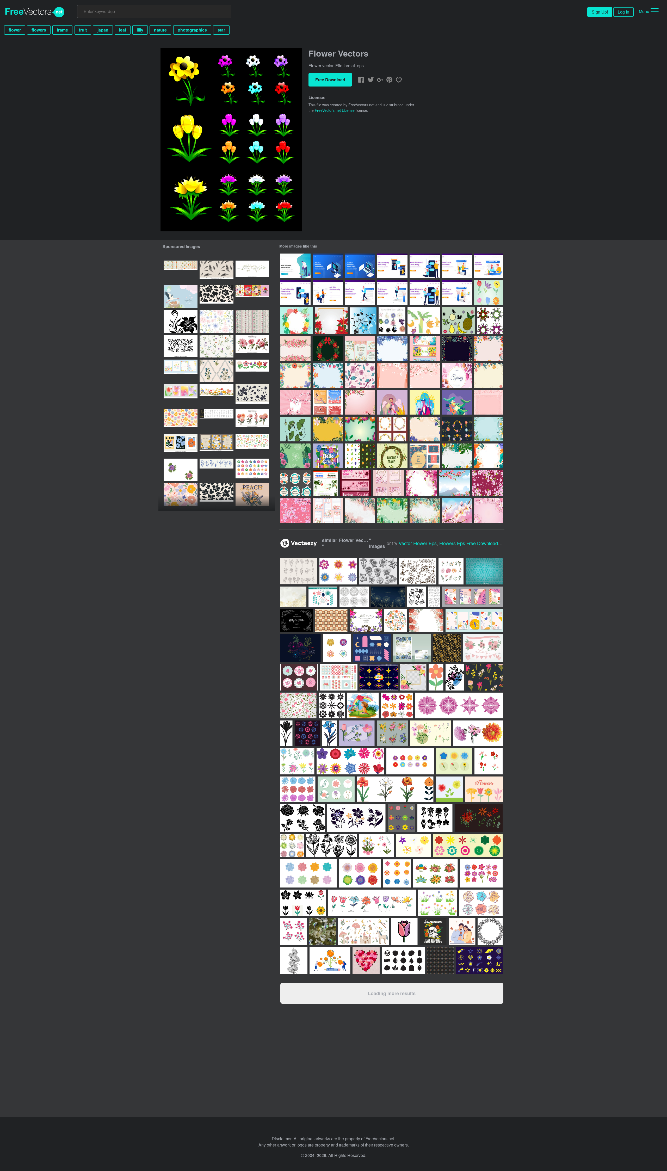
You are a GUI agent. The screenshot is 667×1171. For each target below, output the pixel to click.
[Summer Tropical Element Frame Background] (296, 320)
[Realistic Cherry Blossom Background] (488, 510)
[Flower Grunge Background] (325, 483)
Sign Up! (600, 12)
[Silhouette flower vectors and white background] (180, 321)
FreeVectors (35, 12)
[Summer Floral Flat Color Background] (488, 455)
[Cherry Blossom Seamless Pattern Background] (360, 375)
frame (62, 30)
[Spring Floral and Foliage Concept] (425, 429)
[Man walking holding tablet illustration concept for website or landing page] (360, 292)
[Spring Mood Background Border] (425, 510)
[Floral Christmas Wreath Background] (328, 348)
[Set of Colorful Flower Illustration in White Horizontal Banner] (252, 371)
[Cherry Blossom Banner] (355, 483)
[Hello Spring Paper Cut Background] (328, 455)
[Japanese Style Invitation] (425, 455)
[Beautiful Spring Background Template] (360, 510)
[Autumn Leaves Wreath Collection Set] (392, 429)
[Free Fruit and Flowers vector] (458, 320)
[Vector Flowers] (363, 320)
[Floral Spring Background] (328, 375)
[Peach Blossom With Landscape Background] (454, 483)
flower (15, 30)
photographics (192, 30)
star (221, 30)
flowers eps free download (468, 543)
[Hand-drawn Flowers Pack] (488, 292)
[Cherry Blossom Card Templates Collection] (388, 483)
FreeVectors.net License (335, 110)
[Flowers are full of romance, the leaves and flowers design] (180, 470)
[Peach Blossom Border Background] (360, 402)
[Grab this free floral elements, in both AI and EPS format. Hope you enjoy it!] (483, 648)
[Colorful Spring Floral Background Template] (328, 429)
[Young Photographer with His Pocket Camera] (425, 402)
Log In (623, 12)
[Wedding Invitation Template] (360, 348)
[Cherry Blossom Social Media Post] (328, 402)
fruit (83, 30)
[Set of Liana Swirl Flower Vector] (417, 571)
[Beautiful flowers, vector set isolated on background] (360, 873)
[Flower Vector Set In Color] (392, 320)
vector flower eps (418, 543)
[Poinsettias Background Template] (331, 320)
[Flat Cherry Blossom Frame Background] (295, 348)
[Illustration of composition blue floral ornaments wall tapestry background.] (484, 571)
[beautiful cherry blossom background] (421, 483)
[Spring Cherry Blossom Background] (295, 402)
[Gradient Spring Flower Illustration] (457, 375)
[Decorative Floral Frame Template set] (457, 429)
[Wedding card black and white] (296, 620)
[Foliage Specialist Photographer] (457, 402)
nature (160, 30)
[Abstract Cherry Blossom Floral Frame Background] (425, 375)
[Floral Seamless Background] (295, 455)
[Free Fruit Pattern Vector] (360, 455)
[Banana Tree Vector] (423, 320)
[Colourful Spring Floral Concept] (488, 429)
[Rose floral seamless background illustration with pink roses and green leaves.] (298, 705)
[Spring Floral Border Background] (488, 348)
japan (102, 30)
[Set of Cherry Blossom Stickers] (328, 510)
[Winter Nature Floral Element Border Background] (457, 348)
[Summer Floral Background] (457, 455)
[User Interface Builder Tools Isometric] (328, 266)
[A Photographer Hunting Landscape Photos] (392, 402)
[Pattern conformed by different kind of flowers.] (484, 677)
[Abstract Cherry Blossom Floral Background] (392, 375)
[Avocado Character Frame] (392, 455)
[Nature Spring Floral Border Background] (295, 375)
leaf (122, 30)
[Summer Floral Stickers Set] (295, 483)
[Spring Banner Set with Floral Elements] (425, 348)
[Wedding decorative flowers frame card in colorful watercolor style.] (366, 620)
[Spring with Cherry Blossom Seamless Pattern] (295, 510)
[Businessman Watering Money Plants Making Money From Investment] (295, 266)
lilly (140, 30)
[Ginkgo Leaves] (295, 429)
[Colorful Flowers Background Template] (360, 429)
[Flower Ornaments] (490, 320)
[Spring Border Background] (488, 375)
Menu (644, 11)
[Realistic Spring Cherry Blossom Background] (457, 510)
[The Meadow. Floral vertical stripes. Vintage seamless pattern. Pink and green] (252, 321)
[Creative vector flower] (300, 648)
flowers (39, 30)
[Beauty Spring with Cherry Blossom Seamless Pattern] (487, 483)
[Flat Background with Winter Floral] (392, 348)
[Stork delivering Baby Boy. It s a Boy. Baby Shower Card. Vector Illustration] (180, 296)
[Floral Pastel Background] (488, 402)
